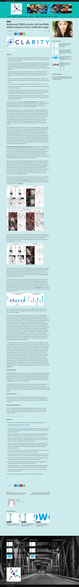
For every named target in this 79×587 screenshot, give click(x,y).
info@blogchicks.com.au (33, 574)
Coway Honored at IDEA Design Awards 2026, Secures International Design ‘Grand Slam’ (42, 525)
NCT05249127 (39, 106)
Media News (12, 19)
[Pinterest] (21, 34)
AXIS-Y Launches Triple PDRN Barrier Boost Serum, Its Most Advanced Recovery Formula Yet (27, 525)
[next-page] (9, 529)
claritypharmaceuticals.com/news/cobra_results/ (18, 426)
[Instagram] (56, 570)
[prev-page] (7, 529)
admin (10, 30)
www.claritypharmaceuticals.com (14, 416)
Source (8, 477)
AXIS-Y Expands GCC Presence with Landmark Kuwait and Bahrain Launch (65, 45)
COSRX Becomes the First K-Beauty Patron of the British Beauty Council (64, 64)
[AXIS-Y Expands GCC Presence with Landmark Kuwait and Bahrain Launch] (13, 518)
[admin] (7, 30)
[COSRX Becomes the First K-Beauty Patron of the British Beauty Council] (55, 65)
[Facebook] (15, 34)
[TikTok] (60, 570)
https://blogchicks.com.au (20, 501)
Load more (62, 69)
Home (8, 19)
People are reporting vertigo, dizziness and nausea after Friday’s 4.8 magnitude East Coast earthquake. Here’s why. (62, 78)
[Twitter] (18, 34)
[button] (70, 16)
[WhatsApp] (24, 34)
